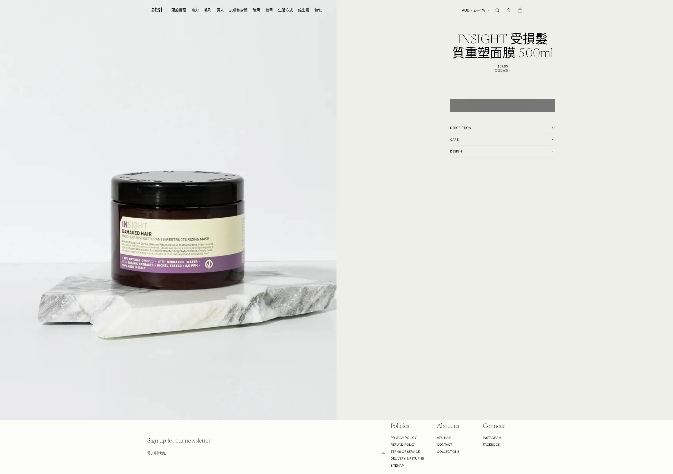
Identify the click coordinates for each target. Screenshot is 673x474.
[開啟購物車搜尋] (497, 10)
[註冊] (383, 453)
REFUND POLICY (403, 445)
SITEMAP (397, 466)
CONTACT (444, 445)
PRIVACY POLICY (404, 438)
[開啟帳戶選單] (508, 10)
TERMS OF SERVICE (405, 452)
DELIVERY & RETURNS (407, 458)
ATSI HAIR (444, 438)
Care (454, 140)
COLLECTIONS (448, 452)
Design (456, 151)
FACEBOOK (491, 445)
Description (460, 128)
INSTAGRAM (492, 438)
